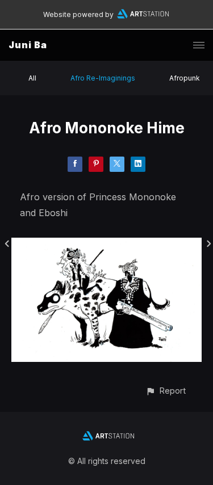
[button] (165, 390)
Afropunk (184, 78)
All (32, 78)
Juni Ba (28, 44)
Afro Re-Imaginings (102, 78)
